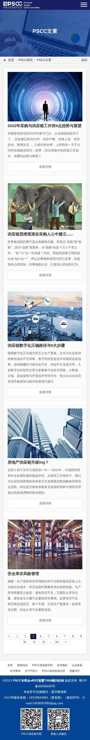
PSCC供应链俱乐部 (53, 671)
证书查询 (15, 671)
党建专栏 (74, 671)
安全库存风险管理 (23, 573)
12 (43, 642)
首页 (11, 60)
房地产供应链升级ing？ (28, 462)
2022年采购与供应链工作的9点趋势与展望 (44, 125)
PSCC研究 (25, 60)
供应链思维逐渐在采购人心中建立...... (40, 234)
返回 (84, 60)
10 (24, 642)
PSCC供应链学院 (42, 665)
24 (56, 642)
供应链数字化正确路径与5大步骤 (36, 345)
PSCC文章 (44, 60)
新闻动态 (22, 665)
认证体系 (77, 665)
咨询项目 (62, 665)
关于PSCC (31, 671)
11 (34, 642)
